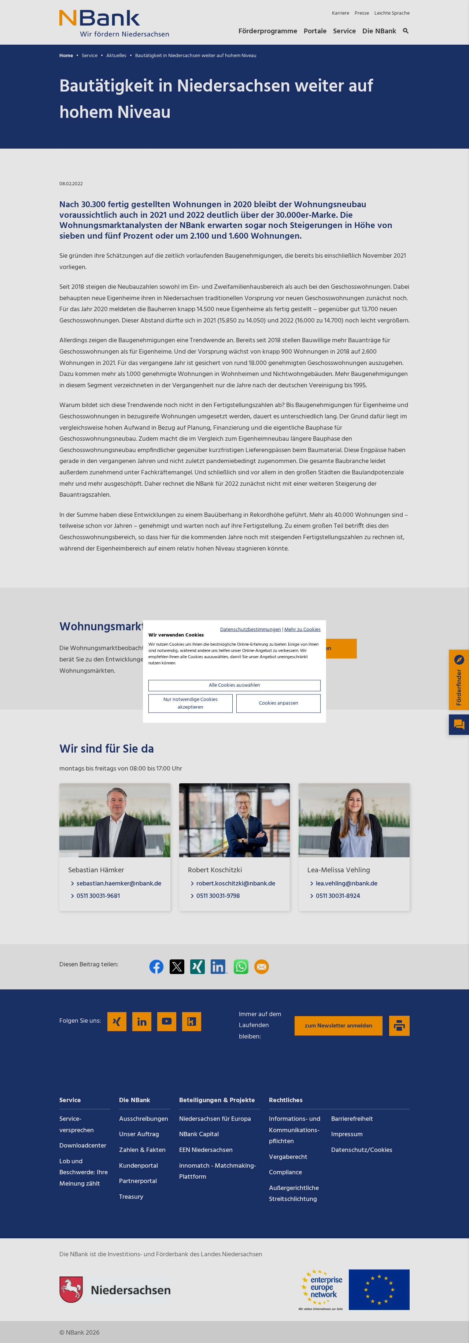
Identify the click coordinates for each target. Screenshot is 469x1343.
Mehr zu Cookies (302, 629)
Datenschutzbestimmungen (250, 629)
